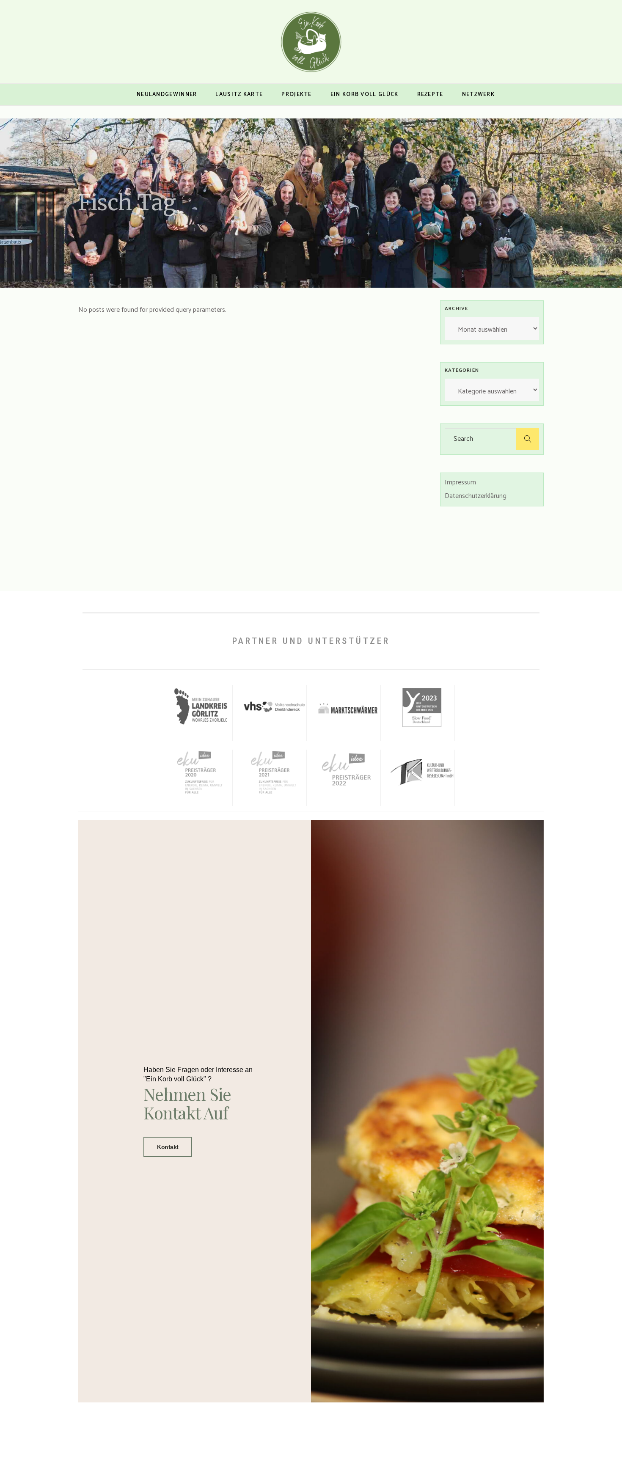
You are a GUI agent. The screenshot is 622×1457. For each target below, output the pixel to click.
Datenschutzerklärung (475, 496)
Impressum (460, 482)
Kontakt (168, 1147)
